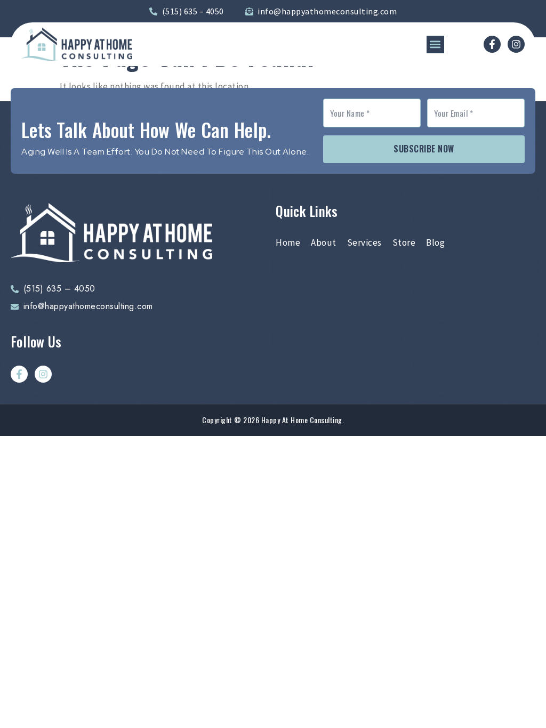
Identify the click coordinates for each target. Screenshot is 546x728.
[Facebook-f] (492, 44)
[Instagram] (516, 44)
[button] (435, 44)
